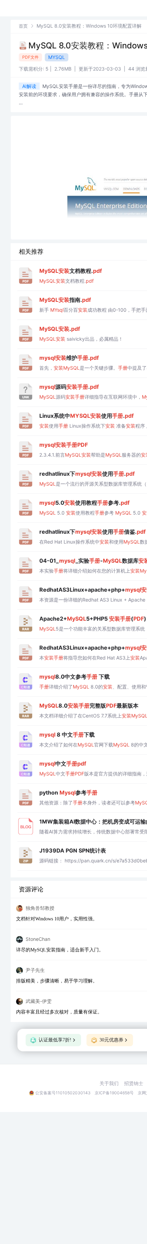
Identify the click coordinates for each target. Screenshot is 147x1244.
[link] (23, 26)
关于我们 (109, 1083)
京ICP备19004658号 (114, 1092)
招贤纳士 (133, 1083)
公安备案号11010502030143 (63, 1092)
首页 (23, 26)
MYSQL (56, 57)
